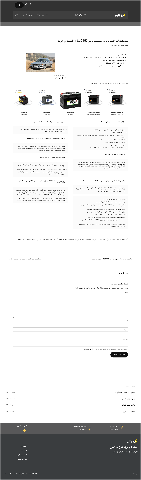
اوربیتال (87, 135)
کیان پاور (92, 135)
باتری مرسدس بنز (115, 45)
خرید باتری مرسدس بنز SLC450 (46, 240)
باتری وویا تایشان (127, 405)
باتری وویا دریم (128, 399)
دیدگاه (126, 292)
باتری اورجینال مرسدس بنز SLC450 (117, 240)
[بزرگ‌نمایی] (52, 56)
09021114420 (114, 429)
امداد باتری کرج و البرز (81, 15)
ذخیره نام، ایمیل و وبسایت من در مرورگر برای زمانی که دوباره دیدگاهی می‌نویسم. (105, 349)
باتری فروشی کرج (100, 240)
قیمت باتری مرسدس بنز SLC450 (26, 240)
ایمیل (126, 330)
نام (127, 321)
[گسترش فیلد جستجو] (19, 5)
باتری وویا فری (129, 411)
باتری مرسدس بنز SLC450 (87, 240)
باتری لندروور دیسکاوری (125, 392)
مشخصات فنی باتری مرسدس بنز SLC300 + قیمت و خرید (112, 259)
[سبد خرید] (26, 4)
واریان (122, 137)
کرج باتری (11, 474)
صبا (78, 135)
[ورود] (30, 4)
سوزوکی (82, 135)
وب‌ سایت (125, 340)
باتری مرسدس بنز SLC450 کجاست (67, 240)
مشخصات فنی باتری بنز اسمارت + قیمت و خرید (25, 259)
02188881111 (114, 426)
